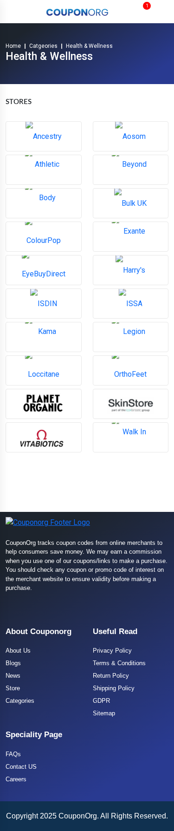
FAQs (13, 754)
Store (13, 688)
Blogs (13, 663)
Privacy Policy (112, 650)
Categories (20, 700)
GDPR (101, 700)
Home (13, 46)
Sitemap (104, 713)
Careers (16, 779)
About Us (18, 650)
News (13, 675)
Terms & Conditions (119, 663)
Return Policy (111, 675)
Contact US (21, 766)
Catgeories (43, 46)
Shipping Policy (114, 688)
